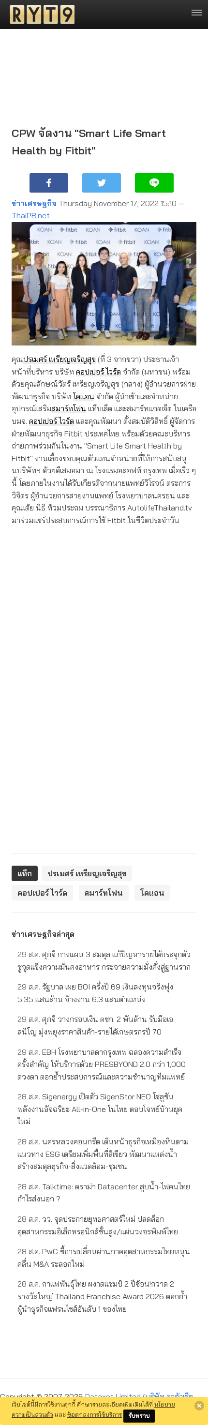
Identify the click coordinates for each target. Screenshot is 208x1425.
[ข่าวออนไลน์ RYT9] (39, 14)
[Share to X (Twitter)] (101, 183)
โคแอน (83, 396)
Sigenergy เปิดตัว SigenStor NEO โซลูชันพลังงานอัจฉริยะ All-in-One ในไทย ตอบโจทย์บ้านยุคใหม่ (99, 1109)
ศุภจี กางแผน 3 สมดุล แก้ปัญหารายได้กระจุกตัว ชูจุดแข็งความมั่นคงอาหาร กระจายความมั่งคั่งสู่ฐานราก (104, 960)
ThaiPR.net (31, 215)
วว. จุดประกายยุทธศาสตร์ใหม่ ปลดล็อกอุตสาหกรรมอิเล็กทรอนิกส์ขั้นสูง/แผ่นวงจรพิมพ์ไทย (97, 1225)
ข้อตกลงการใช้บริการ (94, 1414)
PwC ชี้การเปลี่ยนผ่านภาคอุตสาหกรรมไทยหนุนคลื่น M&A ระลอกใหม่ (103, 1257)
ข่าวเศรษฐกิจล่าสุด (43, 934)
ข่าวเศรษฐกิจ (34, 203)
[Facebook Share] (49, 183)
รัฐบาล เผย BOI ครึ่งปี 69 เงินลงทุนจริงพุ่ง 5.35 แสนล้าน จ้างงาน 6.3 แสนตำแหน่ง (95, 993)
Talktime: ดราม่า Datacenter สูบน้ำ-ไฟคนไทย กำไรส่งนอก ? (103, 1193)
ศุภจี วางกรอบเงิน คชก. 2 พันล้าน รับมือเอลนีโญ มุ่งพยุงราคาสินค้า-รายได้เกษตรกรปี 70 (95, 1025)
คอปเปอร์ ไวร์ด (98, 371)
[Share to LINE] (154, 183)
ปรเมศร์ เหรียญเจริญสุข (59, 359)
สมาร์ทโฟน (68, 408)
